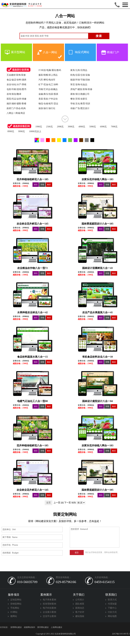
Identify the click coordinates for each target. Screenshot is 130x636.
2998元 (60, 126)
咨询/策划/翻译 (14, 94)
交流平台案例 (49, 616)
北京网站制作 (124, 627)
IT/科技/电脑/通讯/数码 (50, 70)
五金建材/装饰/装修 (16, 75)
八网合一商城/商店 (16, 113)
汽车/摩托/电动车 (47, 80)
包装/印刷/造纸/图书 (16, 89)
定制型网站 (15, 599)
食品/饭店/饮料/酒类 (16, 80)
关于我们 (78, 594)
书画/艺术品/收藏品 (48, 89)
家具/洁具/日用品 (78, 70)
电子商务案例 (49, 599)
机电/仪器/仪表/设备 (80, 75)
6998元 (103, 126)
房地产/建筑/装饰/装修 (81, 89)
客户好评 (79, 612)
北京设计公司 (43, 627)
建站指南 (79, 616)
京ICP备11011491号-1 (121, 634)
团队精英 (79, 604)
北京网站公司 (56, 627)
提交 (77, 552)
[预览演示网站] (32, 158)
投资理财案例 (49, 604)
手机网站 (14, 608)
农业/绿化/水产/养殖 (16, 84)
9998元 (21, 131)
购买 (49, 184)
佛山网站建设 (16, 627)
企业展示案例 (49, 612)
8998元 (10, 131)
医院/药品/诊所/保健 (16, 99)
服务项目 (13, 594)
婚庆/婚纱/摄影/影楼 (16, 103)
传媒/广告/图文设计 (79, 108)
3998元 (71, 126)
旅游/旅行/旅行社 (47, 108)
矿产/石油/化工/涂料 (48, 84)
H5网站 (13, 612)
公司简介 (79, 599)
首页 (48, 502)
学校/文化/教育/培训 (80, 103)
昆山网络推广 (29, 627)
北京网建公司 (70, 627)
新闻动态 (79, 608)
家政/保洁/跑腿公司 (79, 94)
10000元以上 (35, 131)
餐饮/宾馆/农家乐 (78, 99)
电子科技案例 (49, 608)
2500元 (49, 126)
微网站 (13, 616)
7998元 (114, 126)
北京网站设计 (97, 627)
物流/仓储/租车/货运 (48, 103)
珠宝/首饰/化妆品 (78, 84)
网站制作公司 (83, 627)
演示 (36, 184)
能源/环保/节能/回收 (80, 80)
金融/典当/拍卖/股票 (48, 94)
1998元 (38, 126)
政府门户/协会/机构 (16, 108)
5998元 (92, 126)
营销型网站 (15, 604)
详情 (42, 184)
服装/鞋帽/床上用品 (48, 75)
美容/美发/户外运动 (48, 99)
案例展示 (46, 594)
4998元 (81, 126)
